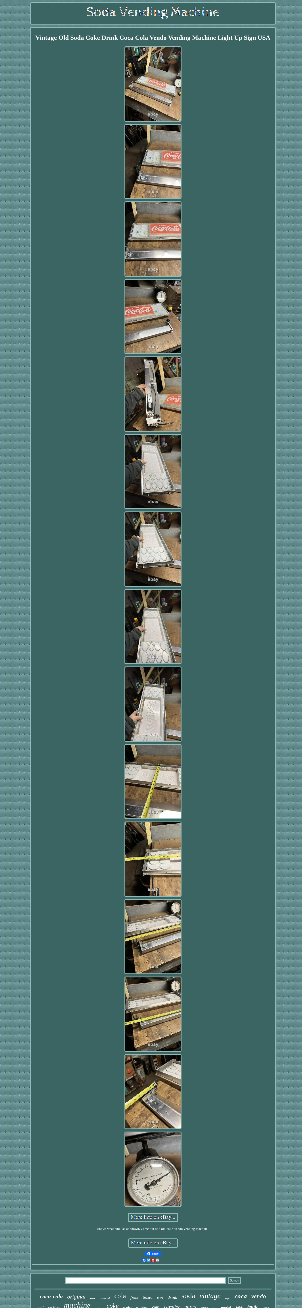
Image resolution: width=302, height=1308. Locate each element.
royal (227, 1298)
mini (160, 1298)
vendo (258, 1296)
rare (93, 1298)
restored (105, 1298)
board (148, 1297)
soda (188, 1296)
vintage (210, 1296)
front (134, 1297)
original (76, 1297)
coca (241, 1296)
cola (120, 1296)
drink (172, 1297)
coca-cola (51, 1296)
